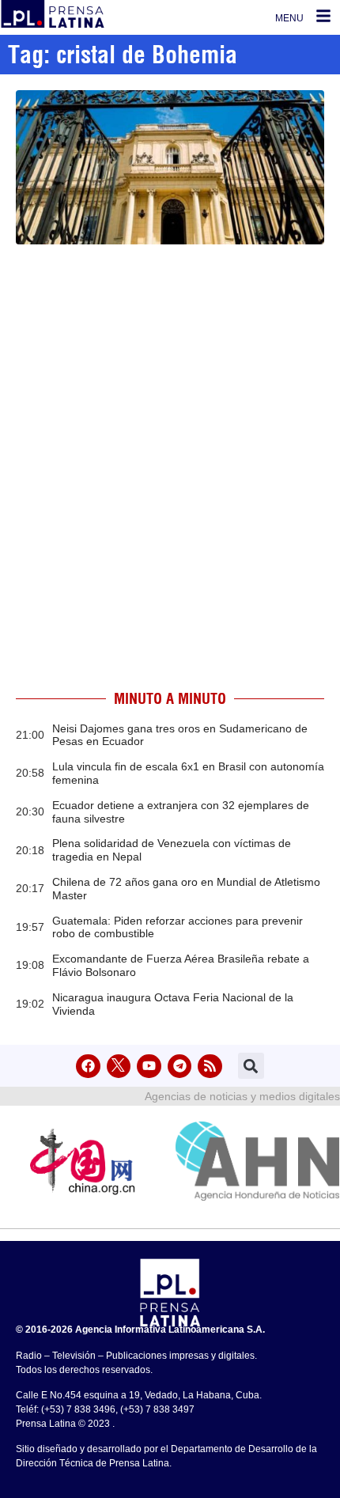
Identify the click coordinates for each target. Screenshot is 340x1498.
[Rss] (210, 1066)
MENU (289, 18)
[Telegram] (180, 1066)
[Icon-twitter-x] (119, 1066)
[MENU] (323, 16)
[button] (251, 1066)
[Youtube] (149, 1066)
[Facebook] (88, 1066)
